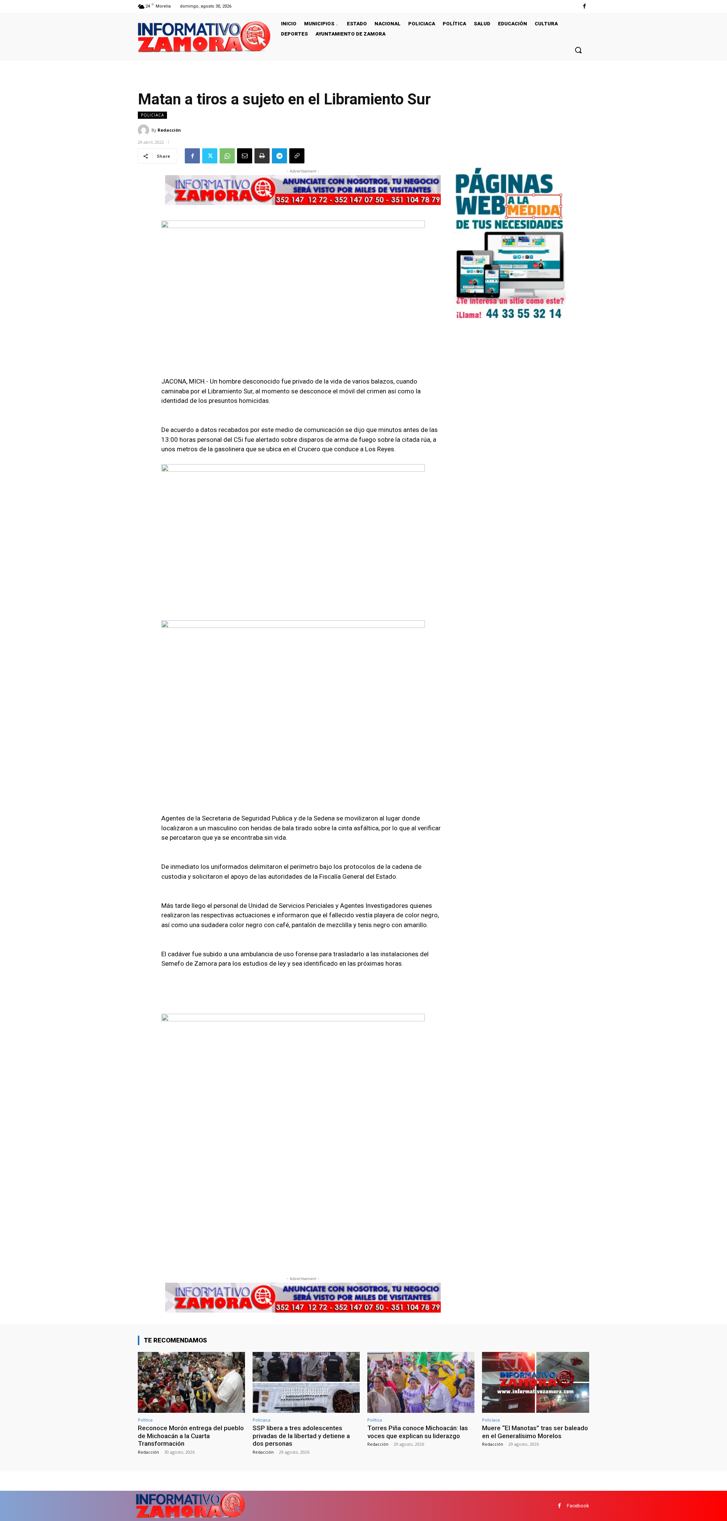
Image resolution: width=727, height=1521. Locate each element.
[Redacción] (144, 130)
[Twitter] (209, 155)
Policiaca (152, 115)
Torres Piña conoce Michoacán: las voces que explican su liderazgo (417, 1431)
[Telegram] (279, 155)
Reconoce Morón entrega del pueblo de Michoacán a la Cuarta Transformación (191, 1435)
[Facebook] (584, 6)
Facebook (578, 1506)
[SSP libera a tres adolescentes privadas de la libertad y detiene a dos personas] (306, 1382)
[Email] (244, 155)
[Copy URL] (296, 155)
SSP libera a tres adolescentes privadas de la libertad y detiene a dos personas (301, 1435)
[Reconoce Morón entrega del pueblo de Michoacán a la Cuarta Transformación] (191, 1382)
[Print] (262, 155)
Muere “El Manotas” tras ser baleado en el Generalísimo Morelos (535, 1431)
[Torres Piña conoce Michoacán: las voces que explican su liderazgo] (420, 1382)
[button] (578, 50)
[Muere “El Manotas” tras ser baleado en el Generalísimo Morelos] (535, 1382)
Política (145, 1420)
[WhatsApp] (227, 155)
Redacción (169, 130)
